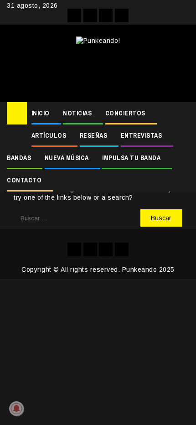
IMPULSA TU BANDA (131, 158)
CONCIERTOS (125, 113)
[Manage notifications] (16, 408)
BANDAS (19, 158)
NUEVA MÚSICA (67, 158)
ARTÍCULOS (49, 135)
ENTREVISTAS (141, 135)
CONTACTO (24, 180)
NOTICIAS (77, 113)
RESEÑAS (94, 135)
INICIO (40, 113)
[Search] (182, 113)
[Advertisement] (98, 70)
